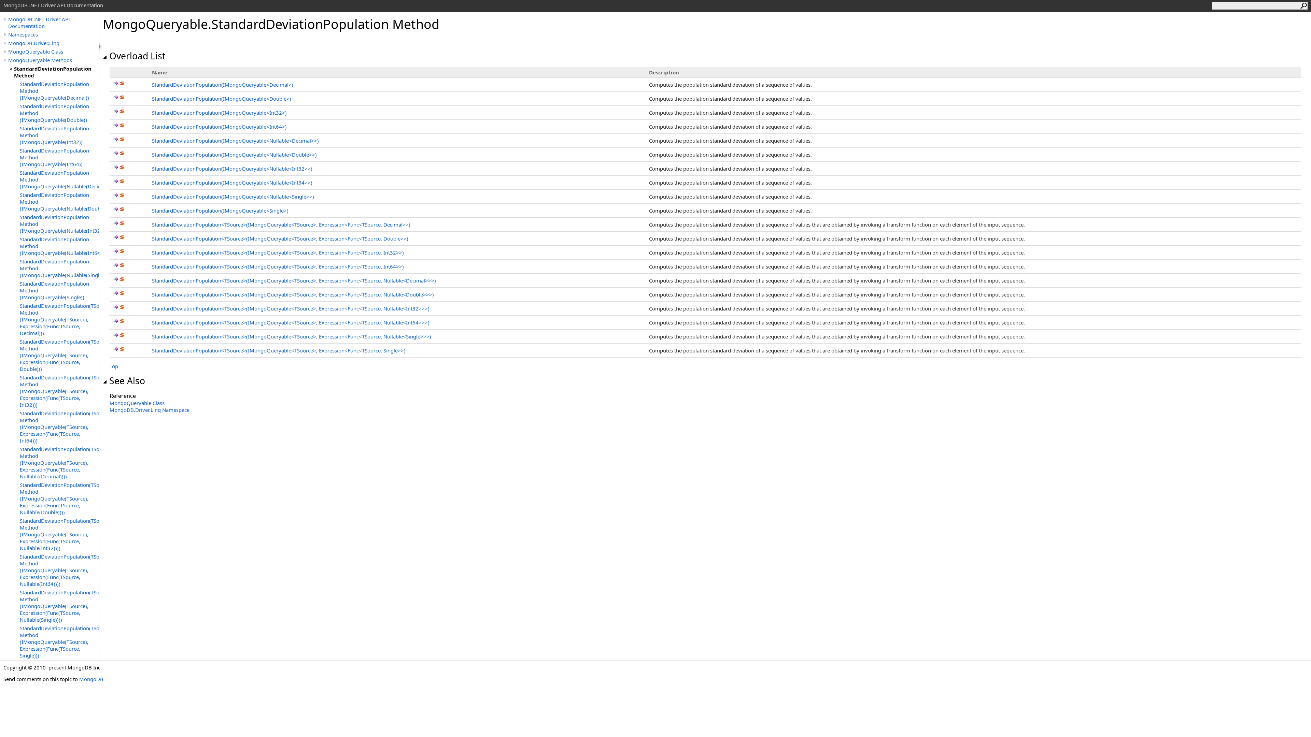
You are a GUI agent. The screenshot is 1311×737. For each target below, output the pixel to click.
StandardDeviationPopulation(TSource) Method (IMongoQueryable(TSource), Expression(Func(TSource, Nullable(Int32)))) (59, 534)
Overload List (137, 56)
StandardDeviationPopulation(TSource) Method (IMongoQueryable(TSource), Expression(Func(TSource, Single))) (59, 642)
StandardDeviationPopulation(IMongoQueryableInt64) (219, 126)
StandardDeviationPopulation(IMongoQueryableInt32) (219, 112)
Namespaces (23, 34)
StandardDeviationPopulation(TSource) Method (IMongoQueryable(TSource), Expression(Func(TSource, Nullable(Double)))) (59, 498)
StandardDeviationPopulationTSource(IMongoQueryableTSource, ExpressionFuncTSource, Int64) (278, 266)
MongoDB (91, 679)
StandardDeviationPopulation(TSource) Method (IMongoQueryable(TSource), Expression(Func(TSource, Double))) (59, 355)
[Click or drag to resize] (100, 46)
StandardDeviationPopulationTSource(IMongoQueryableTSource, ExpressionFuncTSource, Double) (280, 238)
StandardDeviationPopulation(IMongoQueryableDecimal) (222, 84)
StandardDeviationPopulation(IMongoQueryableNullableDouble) (234, 154)
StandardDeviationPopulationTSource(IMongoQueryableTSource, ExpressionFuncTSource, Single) (279, 350)
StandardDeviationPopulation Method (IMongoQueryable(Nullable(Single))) (59, 268)
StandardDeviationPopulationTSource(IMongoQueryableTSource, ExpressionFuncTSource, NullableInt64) (290, 322)
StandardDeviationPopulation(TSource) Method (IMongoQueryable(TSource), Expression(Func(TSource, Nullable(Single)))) (59, 606)
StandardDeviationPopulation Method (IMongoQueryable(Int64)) (54, 157)
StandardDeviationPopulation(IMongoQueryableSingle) (220, 210)
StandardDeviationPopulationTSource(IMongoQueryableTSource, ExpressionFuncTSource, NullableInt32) (290, 308)
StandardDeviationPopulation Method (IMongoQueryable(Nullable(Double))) (59, 201)
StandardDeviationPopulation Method (52, 72)
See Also (127, 381)
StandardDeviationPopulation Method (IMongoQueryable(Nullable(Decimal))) (59, 179)
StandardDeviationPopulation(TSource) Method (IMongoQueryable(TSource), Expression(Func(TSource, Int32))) (59, 391)
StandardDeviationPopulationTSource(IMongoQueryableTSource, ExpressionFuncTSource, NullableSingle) (291, 336)
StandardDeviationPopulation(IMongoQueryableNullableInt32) (232, 168)
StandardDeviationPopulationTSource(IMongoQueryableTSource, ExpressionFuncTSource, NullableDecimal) (294, 280)
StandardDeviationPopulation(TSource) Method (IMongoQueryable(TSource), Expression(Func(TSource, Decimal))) (59, 319)
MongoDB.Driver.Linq (33, 43)
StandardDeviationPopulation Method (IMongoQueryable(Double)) (54, 113)
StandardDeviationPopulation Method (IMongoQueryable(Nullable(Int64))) (59, 246)
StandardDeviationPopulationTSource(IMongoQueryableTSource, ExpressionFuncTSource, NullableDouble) (293, 294)
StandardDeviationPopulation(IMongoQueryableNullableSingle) (233, 196)
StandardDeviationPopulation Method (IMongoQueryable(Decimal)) (54, 91)
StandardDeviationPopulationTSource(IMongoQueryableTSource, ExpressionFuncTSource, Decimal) (281, 224)
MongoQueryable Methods (40, 60)
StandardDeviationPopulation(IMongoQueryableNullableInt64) (232, 182)
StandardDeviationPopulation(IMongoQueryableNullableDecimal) (235, 140)
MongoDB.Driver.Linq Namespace (149, 409)
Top (114, 366)
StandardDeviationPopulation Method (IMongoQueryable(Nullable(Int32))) (59, 224)
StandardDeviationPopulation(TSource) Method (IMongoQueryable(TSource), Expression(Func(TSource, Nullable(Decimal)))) (59, 463)
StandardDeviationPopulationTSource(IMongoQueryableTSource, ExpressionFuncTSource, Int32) (278, 252)
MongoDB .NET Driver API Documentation (39, 22)
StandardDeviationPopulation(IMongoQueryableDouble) (221, 98)
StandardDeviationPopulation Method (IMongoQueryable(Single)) (54, 290)
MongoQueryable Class (35, 51)
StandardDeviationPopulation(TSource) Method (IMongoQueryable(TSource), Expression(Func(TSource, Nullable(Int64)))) (59, 570)
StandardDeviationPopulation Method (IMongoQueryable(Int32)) (54, 135)
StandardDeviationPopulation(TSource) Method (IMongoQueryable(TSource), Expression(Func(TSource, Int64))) (59, 427)
